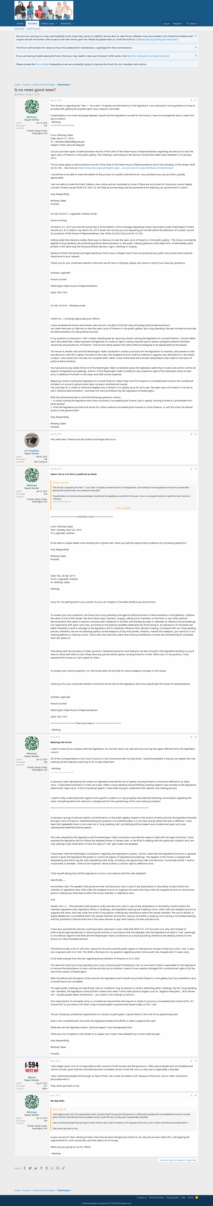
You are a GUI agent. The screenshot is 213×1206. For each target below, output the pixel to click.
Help (183, 1197)
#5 (195, 1060)
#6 (195, 1095)
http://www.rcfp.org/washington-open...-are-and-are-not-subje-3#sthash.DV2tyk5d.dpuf (125, 167)
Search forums (33, 28)
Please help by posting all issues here (158, 39)
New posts (19, 28)
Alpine (32, 1077)
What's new (47, 23)
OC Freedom (31, 450)
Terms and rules (156, 1197)
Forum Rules (42, 64)
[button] (56, 23)
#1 (195, 100)
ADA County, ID (40, 461)
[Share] (191, 100)
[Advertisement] (71, 76)
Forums (32, 23)
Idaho (44, 1088)
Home (20, 23)
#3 (195, 468)
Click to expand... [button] (124, 508)
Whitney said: (59, 482)
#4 (195, 737)
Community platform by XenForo (106, 1203)
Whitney (20, 94)
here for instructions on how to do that (148, 55)
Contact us (142, 1197)
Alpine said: (58, 1109)
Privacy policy (172, 1197)
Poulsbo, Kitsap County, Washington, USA (37, 132)
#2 (195, 434)
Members (66, 23)
